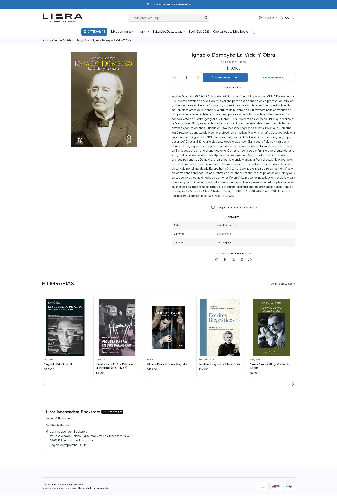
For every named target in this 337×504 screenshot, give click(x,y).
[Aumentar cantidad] (198, 77)
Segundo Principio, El (58, 364)
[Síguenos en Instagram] (254, 32)
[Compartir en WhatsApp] (233, 260)
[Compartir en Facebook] (217, 260)
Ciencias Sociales (62, 40)
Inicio (45, 40)
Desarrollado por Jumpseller (93, 488)
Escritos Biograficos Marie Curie (219, 364)
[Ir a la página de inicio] (62, 18)
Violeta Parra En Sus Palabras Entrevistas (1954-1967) (114, 366)
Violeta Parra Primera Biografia (167, 364)
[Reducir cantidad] (174, 77)
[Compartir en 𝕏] (225, 260)
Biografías (83, 40)
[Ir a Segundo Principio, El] (65, 327)
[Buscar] (206, 18)
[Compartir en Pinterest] (242, 260)
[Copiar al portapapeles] (250, 260)
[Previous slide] (45, 384)
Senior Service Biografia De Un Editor (270, 366)
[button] (94, 32)
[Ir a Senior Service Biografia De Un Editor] (271, 327)
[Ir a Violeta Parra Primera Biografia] (168, 327)
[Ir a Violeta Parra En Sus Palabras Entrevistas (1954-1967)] (117, 327)
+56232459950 (60, 424)
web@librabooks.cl (62, 418)
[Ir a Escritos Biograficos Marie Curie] (220, 327)
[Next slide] (292, 384)
